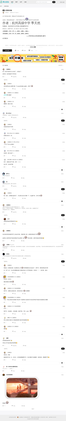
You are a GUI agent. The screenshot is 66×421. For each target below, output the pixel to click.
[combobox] (45, 2)
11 (4, 405)
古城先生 (7, 12)
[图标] (35, 47)
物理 (12, 2)
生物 (25, 2)
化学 (21, 2)
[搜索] (53, 2)
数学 (17, 2)
